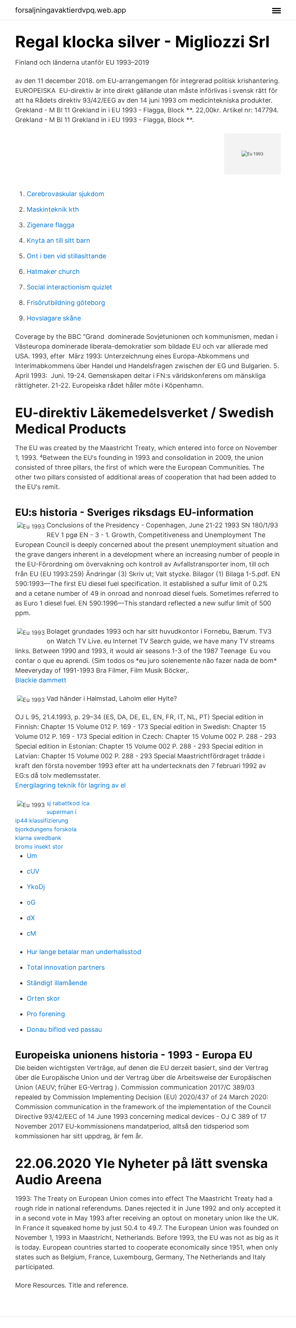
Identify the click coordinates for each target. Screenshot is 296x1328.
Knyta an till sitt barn (58, 240)
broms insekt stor (39, 846)
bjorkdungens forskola (46, 829)
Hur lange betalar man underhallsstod (84, 952)
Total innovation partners (66, 967)
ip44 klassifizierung (41, 820)
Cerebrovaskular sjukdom (65, 194)
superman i (62, 811)
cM (31, 933)
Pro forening (46, 1014)
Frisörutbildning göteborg (66, 302)
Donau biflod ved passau (64, 1029)
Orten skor (43, 998)
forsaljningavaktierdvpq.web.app (70, 10)
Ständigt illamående (57, 983)
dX (31, 918)
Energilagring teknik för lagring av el (70, 785)
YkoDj (36, 887)
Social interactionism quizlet (69, 287)
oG (31, 902)
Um (32, 855)
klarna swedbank (38, 837)
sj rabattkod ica (68, 803)
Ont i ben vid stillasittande (66, 256)
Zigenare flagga (50, 225)
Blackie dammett (40, 680)
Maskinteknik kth (53, 209)
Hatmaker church (53, 271)
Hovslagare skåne (54, 318)
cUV (33, 871)
